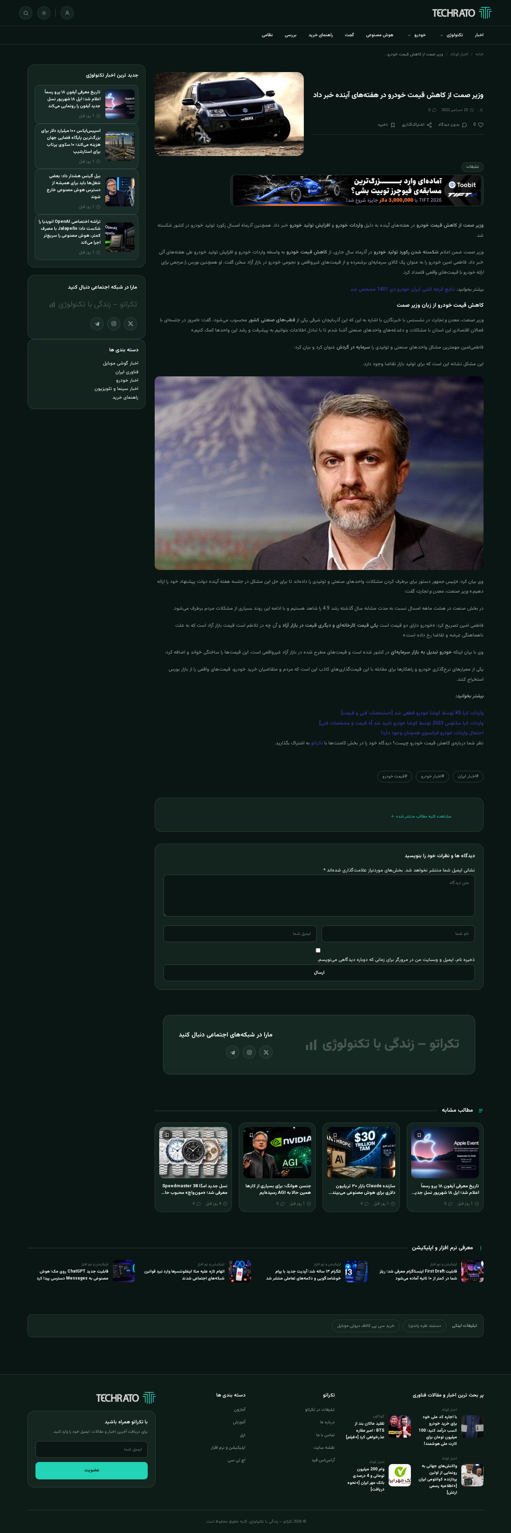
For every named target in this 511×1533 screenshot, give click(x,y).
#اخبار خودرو (432, 776)
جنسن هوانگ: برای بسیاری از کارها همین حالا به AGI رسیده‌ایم (278, 1190)
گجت (349, 35)
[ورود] (67, 12)
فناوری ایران (126, 372)
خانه (480, 54)
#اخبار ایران (468, 776)
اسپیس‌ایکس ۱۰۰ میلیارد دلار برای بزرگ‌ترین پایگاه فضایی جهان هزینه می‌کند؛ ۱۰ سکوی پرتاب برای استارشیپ (70, 141)
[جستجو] (25, 12)
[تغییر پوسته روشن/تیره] (43, 12)
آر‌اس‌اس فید (323, 1460)
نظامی (267, 35)
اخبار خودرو (127, 380)
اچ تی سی (236, 1460)
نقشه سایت (324, 1447)
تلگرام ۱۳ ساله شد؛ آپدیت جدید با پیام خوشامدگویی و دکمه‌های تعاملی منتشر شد (303, 1274)
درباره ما (327, 1422)
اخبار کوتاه (459, 54)
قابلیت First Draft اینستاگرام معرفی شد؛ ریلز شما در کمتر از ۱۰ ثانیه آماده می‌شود (418, 1274)
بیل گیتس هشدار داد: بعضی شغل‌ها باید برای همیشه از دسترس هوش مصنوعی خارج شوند (73, 187)
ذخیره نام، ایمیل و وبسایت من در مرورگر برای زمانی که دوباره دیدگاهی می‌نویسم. (396, 959)
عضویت (91, 1470)
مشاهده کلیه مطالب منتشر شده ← (421, 816)
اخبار (479, 35)
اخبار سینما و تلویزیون (116, 388)
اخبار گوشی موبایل (120, 363)
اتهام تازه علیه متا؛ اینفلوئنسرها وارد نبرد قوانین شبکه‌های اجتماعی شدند (184, 1274)
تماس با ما (325, 1435)
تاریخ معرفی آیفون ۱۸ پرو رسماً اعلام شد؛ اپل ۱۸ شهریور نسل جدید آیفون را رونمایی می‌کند (445, 1193)
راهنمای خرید (320, 35)
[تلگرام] (232, 1052)
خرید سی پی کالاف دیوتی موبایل (366, 1325)
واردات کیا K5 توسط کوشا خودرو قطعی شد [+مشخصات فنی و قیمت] (412, 713)
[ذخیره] (419, 1135)
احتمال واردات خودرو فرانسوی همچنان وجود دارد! (432, 733)
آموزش (239, 1422)
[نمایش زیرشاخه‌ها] (441, 35)
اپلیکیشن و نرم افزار (228, 1447)
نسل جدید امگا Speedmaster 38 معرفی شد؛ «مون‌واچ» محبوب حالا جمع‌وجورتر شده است (194, 1193)
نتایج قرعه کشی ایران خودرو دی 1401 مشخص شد (402, 290)
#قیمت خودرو (394, 776)
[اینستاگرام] (249, 1052)
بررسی (291, 35)
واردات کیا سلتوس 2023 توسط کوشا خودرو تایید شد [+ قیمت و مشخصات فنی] (401, 723)
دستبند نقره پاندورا (424, 1325)
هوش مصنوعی (380, 35)
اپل (242, 1435)
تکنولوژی (455, 35)
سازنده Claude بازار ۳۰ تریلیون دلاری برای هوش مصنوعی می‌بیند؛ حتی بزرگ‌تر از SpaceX (363, 1193)
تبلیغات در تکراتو (320, 1409)
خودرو (420, 35)
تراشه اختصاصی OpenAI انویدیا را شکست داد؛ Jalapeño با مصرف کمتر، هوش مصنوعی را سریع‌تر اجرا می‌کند (69, 232)
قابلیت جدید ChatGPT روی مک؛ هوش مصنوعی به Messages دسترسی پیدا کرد (72, 1274)
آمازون (239, 1409)
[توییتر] (266, 1052)
